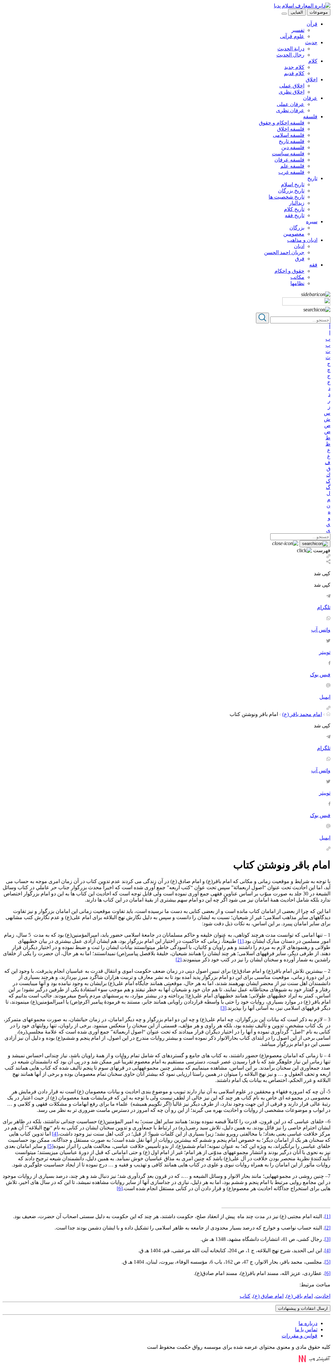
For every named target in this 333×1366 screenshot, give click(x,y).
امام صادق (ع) (268, 1296)
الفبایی (297, 12)
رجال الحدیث (290, 55)
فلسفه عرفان (289, 160)
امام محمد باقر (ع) (302, 714)
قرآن (312, 24)
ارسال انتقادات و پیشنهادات (303, 1308)
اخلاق (311, 79)
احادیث (322, 1296)
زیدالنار (296, 203)
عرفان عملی (290, 104)
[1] (241, 941)
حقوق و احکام (289, 271)
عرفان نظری (290, 110)
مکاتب (297, 277)
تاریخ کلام (294, 209)
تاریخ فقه (294, 215)
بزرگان (296, 227)
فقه (313, 264)
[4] (55, 1134)
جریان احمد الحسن (284, 252)
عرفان (310, 98)
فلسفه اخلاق (290, 129)
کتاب (245, 1296)
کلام (312, 61)
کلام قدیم (294, 73)
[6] (120, 1188)
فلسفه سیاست (288, 153)
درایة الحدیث (290, 48)
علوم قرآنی (292, 36)
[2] (178, 959)
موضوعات (319, 12)
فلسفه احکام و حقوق (281, 122)
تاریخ (312, 178)
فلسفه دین (292, 147)
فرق (299, 258)
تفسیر (297, 30)
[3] (223, 1008)
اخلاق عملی (291, 85)
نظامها (297, 283)
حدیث (311, 42)
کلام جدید (294, 67)
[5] (50, 1146)
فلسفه (310, 116)
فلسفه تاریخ (291, 141)
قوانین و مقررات (299, 1335)
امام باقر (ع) (299, 1296)
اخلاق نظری (291, 92)
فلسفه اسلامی (288, 135)
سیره (311, 221)
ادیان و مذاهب (302, 240)
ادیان (299, 246)
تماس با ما (306, 1329)
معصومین (293, 234)
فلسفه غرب (291, 172)
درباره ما (308, 1323)
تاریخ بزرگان (291, 190)
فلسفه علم (292, 166)
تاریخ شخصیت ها (286, 197)
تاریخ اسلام (292, 184)
